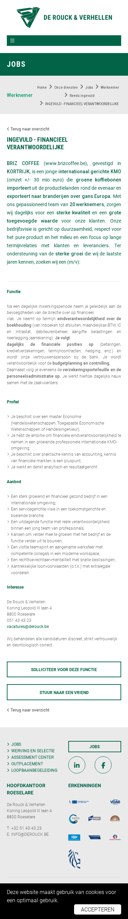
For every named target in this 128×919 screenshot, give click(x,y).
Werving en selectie (33, 750)
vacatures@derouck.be (28, 626)
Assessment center (32, 757)
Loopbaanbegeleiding (34, 770)
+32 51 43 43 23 (26, 828)
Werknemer (20, 95)
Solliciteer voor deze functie (64, 669)
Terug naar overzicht (29, 129)
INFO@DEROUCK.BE (30, 834)
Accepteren (97, 909)
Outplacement (27, 763)
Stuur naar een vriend (64, 692)
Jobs (16, 744)
